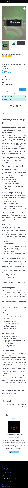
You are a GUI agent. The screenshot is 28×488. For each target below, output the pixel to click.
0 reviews (17, 437)
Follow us (5, 483)
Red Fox (7, 68)
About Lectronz (5, 464)
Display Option (5, 76)
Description (7, 114)
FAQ (2, 466)
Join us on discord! (7, 481)
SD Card (3, 82)
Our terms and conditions (7, 469)
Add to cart (22, 89)
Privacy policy (5, 468)
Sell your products (6, 471)
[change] (11, 73)
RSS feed (5, 485)
